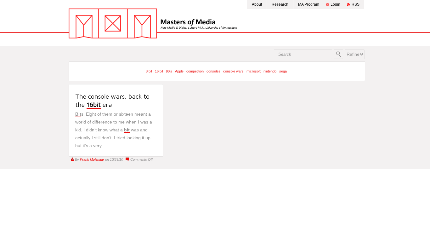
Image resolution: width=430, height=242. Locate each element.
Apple (179, 71)
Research (280, 4)
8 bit (149, 71)
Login (335, 4)
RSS (355, 4)
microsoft (253, 71)
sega (283, 71)
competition (195, 71)
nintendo (269, 71)
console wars (233, 71)
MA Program (308, 4)
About (257, 4)
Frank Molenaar (92, 159)
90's (169, 71)
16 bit (159, 71)
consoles (213, 71)
